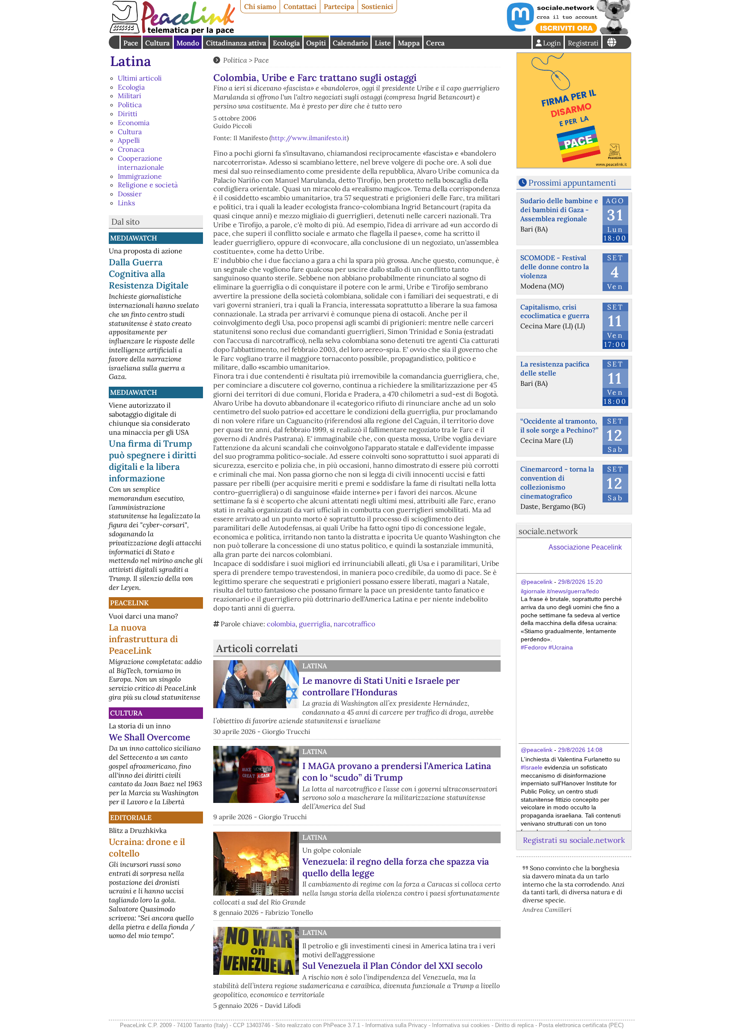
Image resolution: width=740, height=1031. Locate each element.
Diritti (127, 113)
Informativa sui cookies (461, 1025)
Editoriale (131, 817)
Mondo (187, 43)
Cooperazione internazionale (141, 162)
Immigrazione (140, 176)
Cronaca (131, 149)
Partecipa (339, 6)
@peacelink (536, 581)
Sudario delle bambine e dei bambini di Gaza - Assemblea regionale (559, 209)
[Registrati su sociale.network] (567, 31)
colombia (281, 623)
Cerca (435, 43)
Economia (133, 122)
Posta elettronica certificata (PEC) (581, 1025)
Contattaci (299, 6)
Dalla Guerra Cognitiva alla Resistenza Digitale (148, 273)
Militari (129, 95)
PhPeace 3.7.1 (341, 1025)
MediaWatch (133, 238)
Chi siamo (260, 6)
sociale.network (548, 531)
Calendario (350, 43)
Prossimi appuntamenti (572, 182)
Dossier (130, 193)
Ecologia (286, 43)
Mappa (409, 43)
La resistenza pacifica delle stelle (554, 368)
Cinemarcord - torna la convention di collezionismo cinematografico (557, 482)
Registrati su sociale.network (574, 840)
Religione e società (148, 184)
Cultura (157, 43)
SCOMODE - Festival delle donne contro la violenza (554, 266)
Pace (130, 43)
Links (126, 202)
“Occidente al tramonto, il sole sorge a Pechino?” (559, 425)
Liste (383, 43)
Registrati (583, 43)
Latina (130, 61)
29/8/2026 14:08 (580, 749)
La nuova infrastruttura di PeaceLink (143, 639)
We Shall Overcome (149, 737)
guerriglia (314, 623)
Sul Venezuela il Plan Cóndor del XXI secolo (392, 965)
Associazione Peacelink (585, 547)
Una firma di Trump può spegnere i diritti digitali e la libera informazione (152, 461)
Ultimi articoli (140, 78)
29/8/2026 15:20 (580, 581)
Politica (130, 104)
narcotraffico (354, 623)
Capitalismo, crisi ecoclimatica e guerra (554, 311)
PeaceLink (129, 602)
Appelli (129, 140)
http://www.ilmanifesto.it (309, 138)
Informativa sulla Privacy (396, 1025)
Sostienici (377, 6)
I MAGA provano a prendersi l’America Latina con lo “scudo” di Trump (396, 771)
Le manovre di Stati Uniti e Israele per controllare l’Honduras (381, 686)
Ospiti (316, 43)
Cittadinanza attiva (236, 43)
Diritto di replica (514, 1025)
